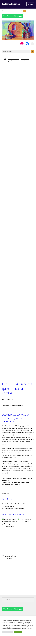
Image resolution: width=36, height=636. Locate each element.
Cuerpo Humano (25, 59)
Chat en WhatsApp (14, 16)
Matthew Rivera (6, 484)
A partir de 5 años (13, 478)
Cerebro (16, 482)
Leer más (29, 628)
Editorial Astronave (23, 482)
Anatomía (10, 482)
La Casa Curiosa (11, 4)
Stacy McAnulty (15, 484)
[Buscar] (32, 51)
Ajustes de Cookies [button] (7, 632)
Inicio (5, 59)
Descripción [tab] (5, 493)
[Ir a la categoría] (24, 11)
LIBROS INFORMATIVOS (13, 59)
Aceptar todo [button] (18, 632)
